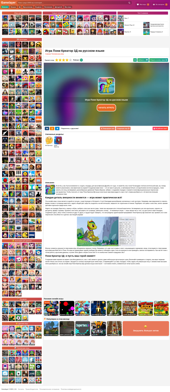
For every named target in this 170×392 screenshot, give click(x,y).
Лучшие (13, 7)
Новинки (5, 7)
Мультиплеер (27, 7)
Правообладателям (31, 389)
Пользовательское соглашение (49, 389)
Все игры (68, 7)
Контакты (21, 389)
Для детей (58, 7)
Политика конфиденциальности (71, 389)
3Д (19, 7)
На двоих (38, 7)
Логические (48, 7)
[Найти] (129, 2)
